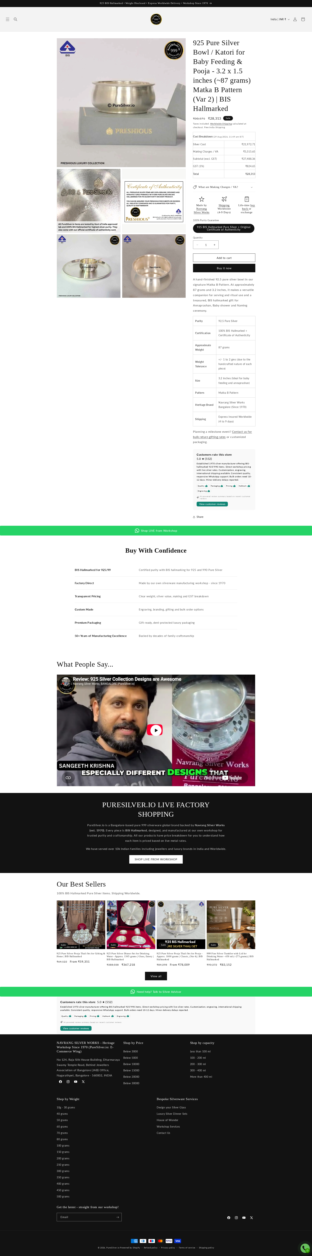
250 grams (63, 1164)
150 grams (63, 1152)
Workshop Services (168, 1126)
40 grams (62, 1113)
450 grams (63, 1190)
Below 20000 (131, 1076)
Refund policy (151, 1247)
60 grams (62, 1126)
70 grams (62, 1132)
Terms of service (187, 1247)
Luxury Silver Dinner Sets (172, 1113)
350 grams (63, 1177)
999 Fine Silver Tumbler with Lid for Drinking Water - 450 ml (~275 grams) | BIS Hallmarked (230, 956)
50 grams (62, 1120)
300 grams (63, 1171)
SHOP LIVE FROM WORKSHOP (156, 859)
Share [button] (200, 516)
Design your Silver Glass (171, 1107)
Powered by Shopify (130, 1247)
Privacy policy (168, 1247)
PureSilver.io (112, 1247)
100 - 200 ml (198, 1057)
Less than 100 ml (200, 1051)
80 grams (62, 1139)
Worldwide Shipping (221, 123)
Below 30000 (131, 1083)
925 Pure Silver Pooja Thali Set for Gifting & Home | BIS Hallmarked (81, 955)
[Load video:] (156, 730)
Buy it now (224, 268)
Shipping (224, 205)
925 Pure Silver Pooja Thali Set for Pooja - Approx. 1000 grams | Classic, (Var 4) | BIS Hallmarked (180, 956)
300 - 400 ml (198, 1070)
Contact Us (163, 1132)
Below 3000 (130, 1051)
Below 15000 (131, 1070)
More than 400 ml (201, 1076)
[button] (8, 19)
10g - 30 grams (66, 1107)
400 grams (63, 1183)
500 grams (63, 1196)
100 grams (63, 1145)
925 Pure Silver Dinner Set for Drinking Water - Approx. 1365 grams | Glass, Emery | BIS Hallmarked (130, 956)
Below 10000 (131, 1063)
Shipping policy (206, 1247)
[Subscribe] (118, 1217)
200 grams (63, 1158)
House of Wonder (167, 1120)
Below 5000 (130, 1057)
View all (156, 976)
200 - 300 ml (198, 1063)
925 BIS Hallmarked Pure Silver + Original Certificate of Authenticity (223, 228)
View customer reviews (212, 504)
